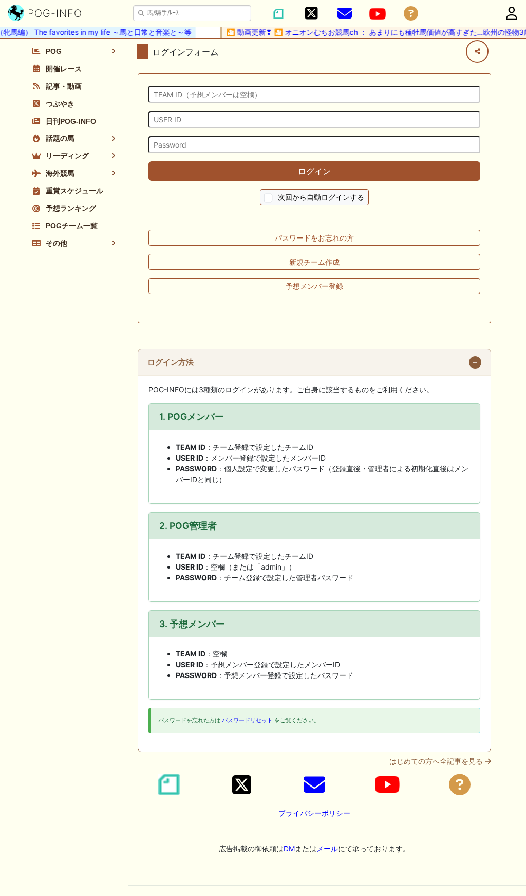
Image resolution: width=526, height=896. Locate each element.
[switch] (268, 198)
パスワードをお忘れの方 (314, 237)
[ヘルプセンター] (411, 13)
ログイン (314, 171)
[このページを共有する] (477, 51)
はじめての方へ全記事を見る (437, 761)
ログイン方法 (170, 362)
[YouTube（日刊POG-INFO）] (377, 14)
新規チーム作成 (314, 262)
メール (327, 848)
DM (289, 848)
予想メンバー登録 (314, 286)
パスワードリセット (247, 720)
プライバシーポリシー (314, 813)
